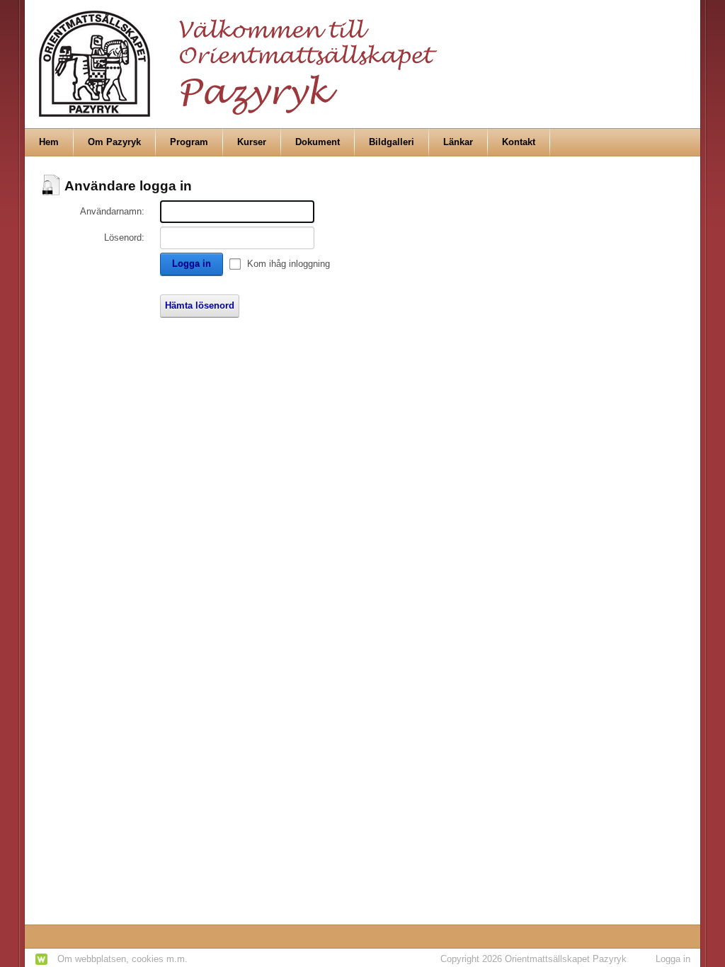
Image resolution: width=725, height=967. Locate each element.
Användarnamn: (112, 211)
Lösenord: (124, 237)
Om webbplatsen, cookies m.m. (122, 959)
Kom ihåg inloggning (288, 263)
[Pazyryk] (242, 57)
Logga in (191, 263)
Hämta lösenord (199, 305)
